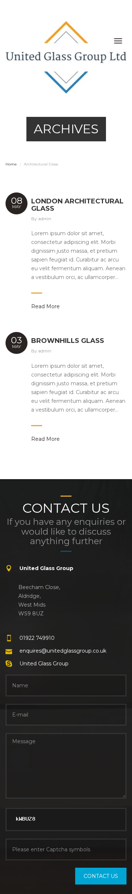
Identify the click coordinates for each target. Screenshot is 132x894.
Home (11, 164)
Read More (45, 306)
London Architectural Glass (77, 205)
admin (44, 218)
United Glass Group (44, 663)
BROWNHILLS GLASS (67, 341)
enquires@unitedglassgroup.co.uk (62, 650)
